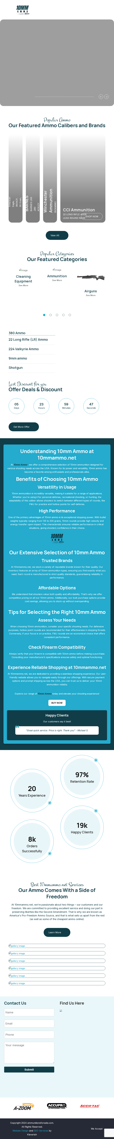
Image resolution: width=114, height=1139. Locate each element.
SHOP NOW (91, 216)
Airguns (91, 291)
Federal (5, 200)
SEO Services (41, 1130)
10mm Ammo (21, 464)
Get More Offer (21, 426)
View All (55, 235)
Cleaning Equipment (23, 278)
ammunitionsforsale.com (40, 1122)
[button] (44, 315)
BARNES (26, 203)
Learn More (55, 932)
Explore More (21, 78)
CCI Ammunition (79, 209)
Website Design (21, 1130)
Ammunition (57, 276)
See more (23, 285)
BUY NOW (57, 702)
